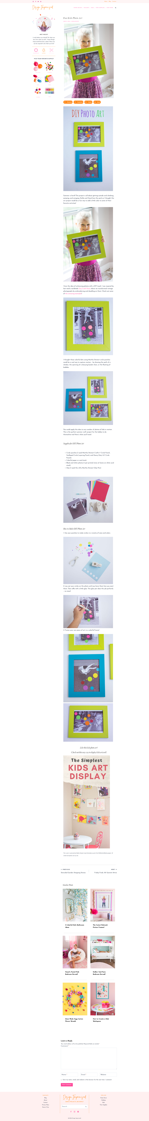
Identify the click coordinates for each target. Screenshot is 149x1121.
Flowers (38, 97)
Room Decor (75, 21)
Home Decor (103, 1098)
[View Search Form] (115, 8)
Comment (65, 1046)
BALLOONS (38, 72)
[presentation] (75, 905)
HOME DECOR (36, 53)
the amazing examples (73, 293)
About (105, 1)
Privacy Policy (45, 1104)
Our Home (110, 7)
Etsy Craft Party (84, 288)
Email (83, 1074)
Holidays (103, 1100)
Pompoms (49, 72)
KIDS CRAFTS (51, 53)
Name (64, 1074)
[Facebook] (36, 1)
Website (103, 1074)
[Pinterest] (41, 1)
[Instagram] (33, 1)
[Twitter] (38, 1)
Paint (50, 96)
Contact (114, 1)
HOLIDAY (44, 53)
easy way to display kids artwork (94, 752)
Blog (110, 1)
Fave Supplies (103, 1104)
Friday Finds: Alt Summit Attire (105, 871)
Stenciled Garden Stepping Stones (73, 871)
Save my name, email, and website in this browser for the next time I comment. (87, 1080)
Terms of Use (45, 1107)
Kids (103, 1102)
